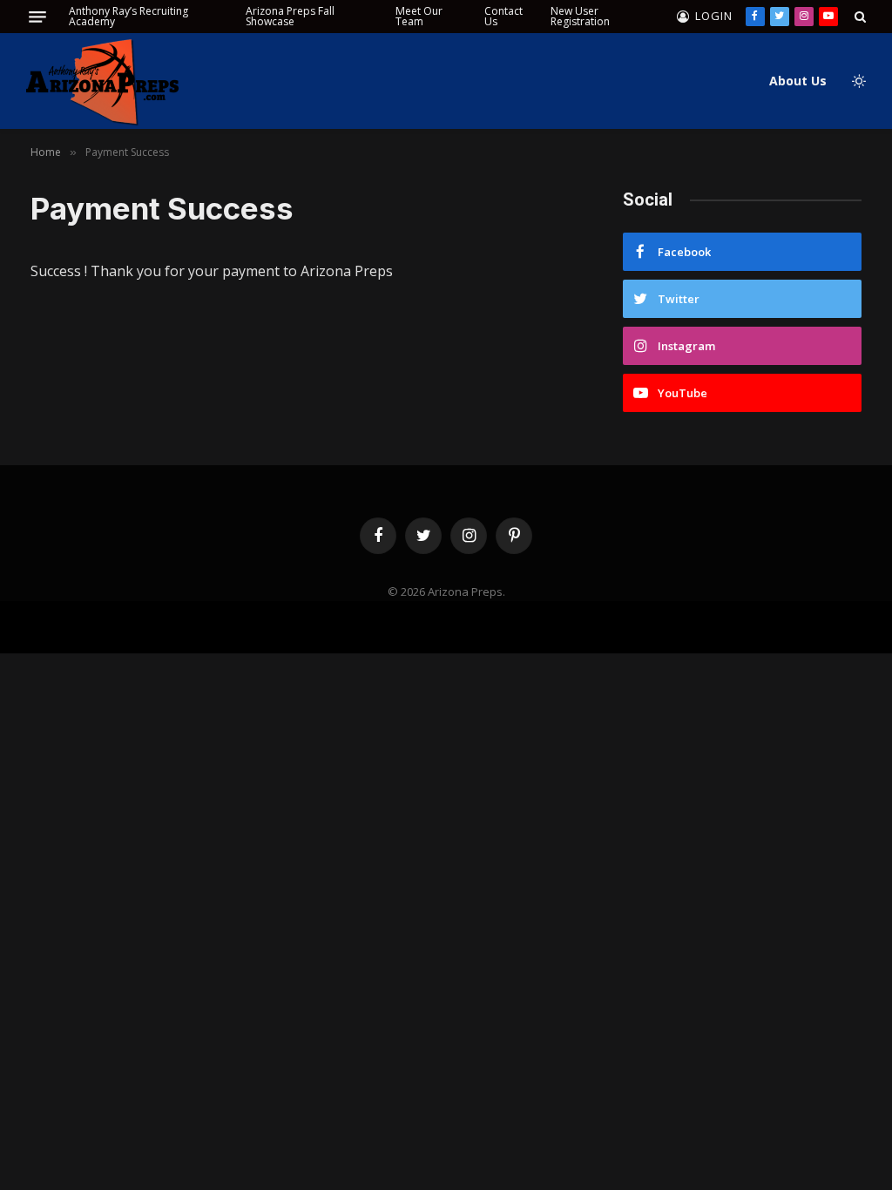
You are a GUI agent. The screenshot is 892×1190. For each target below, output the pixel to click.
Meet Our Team (419, 16)
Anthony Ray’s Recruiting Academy (128, 16)
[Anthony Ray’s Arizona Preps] (102, 81)
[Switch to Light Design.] (857, 81)
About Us (798, 80)
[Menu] (37, 17)
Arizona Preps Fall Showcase (290, 16)
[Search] (858, 16)
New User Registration (580, 16)
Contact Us (503, 16)
